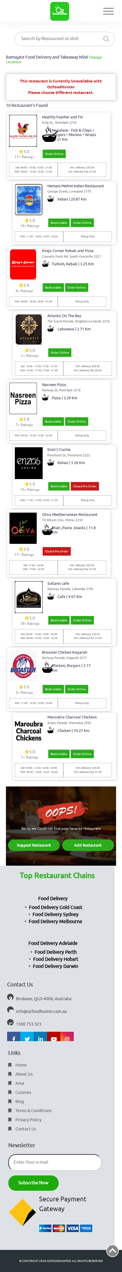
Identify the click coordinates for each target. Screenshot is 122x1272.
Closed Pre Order (85, 486)
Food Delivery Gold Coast (55, 907)
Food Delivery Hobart (55, 959)
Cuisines (23, 1092)
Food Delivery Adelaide (53, 943)
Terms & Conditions (33, 1110)
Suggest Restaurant (34, 845)
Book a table (59, 223)
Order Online (54, 154)
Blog (19, 1101)
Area (19, 1083)
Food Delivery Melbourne (55, 922)
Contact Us (25, 1129)
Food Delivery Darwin (55, 966)
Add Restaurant (88, 845)
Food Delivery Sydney (55, 914)
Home (21, 1065)
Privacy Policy (28, 1119)
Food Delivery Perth (56, 952)
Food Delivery (53, 899)
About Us (24, 1074)
